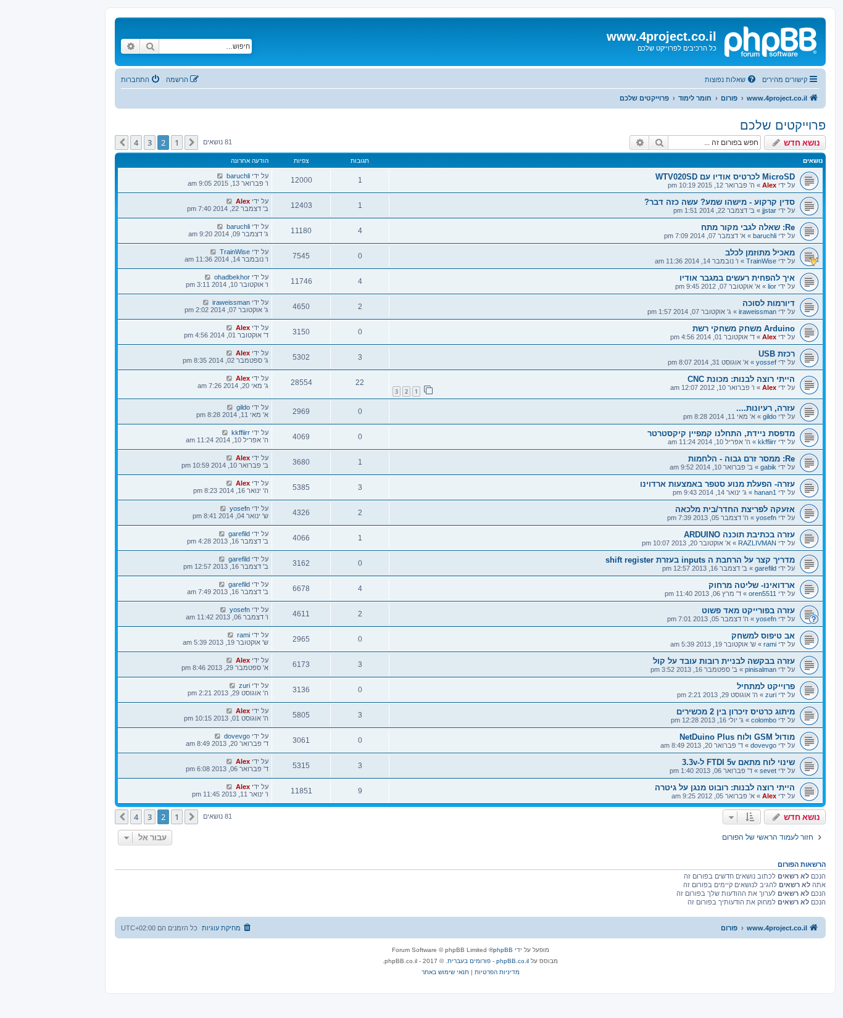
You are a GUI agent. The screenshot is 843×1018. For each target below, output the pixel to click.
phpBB (503, 949)
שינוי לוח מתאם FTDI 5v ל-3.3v (738, 762)
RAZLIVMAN (757, 543)
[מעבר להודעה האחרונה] (220, 176)
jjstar (769, 210)
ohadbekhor (232, 277)
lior (772, 286)
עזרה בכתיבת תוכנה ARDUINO (739, 534)
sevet (768, 770)
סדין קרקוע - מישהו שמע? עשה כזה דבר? (719, 202)
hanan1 (765, 492)
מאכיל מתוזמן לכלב (760, 252)
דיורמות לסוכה (768, 303)
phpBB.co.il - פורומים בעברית (488, 961)
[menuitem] (731, 79)
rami (769, 644)
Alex (769, 185)
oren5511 (762, 593)
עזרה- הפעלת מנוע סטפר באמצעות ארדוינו (717, 484)
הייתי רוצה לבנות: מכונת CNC (741, 379)
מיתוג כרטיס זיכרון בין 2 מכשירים (735, 711)
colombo (763, 720)
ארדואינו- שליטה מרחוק (751, 585)
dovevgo (763, 745)
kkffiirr (767, 441)
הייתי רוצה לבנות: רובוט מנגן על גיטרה (725, 787)
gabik (768, 467)
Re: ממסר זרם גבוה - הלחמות (741, 458)
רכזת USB (776, 353)
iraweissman (757, 311)
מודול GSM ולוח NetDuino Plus (737, 737)
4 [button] (136, 142)
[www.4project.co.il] (769, 40)
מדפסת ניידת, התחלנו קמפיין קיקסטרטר (721, 433)
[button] (191, 142)
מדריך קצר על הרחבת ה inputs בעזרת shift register (700, 560)
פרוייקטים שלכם (783, 125)
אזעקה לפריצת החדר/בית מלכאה (735, 509)
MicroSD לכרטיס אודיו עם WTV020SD (725, 176)
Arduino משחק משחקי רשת (743, 328)
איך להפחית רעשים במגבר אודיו (737, 278)
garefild (239, 533)
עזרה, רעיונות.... (765, 408)
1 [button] (177, 142)
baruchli (238, 176)
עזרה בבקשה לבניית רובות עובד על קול (724, 661)
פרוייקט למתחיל (766, 686)
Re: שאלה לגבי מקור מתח (748, 227)
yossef (766, 362)
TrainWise (761, 261)
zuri (770, 694)
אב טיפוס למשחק (763, 635)
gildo (769, 416)
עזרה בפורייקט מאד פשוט (748, 610)
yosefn (766, 517)
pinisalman (760, 669)
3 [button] (149, 142)
